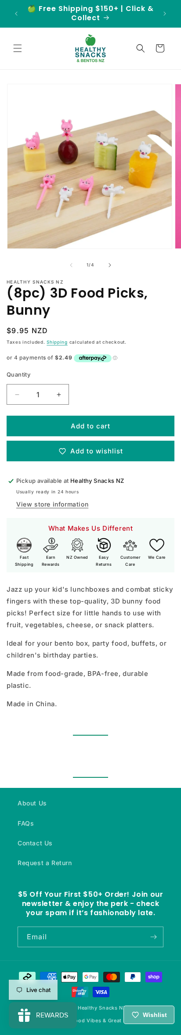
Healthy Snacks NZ (102, 1008)
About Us (32, 803)
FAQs (26, 823)
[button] (17, 48)
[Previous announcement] (16, 13)
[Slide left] (71, 265)
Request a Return (45, 862)
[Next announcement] (164, 13)
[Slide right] (109, 265)
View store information (52, 504)
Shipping (57, 342)
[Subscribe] (153, 937)
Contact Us (35, 843)
